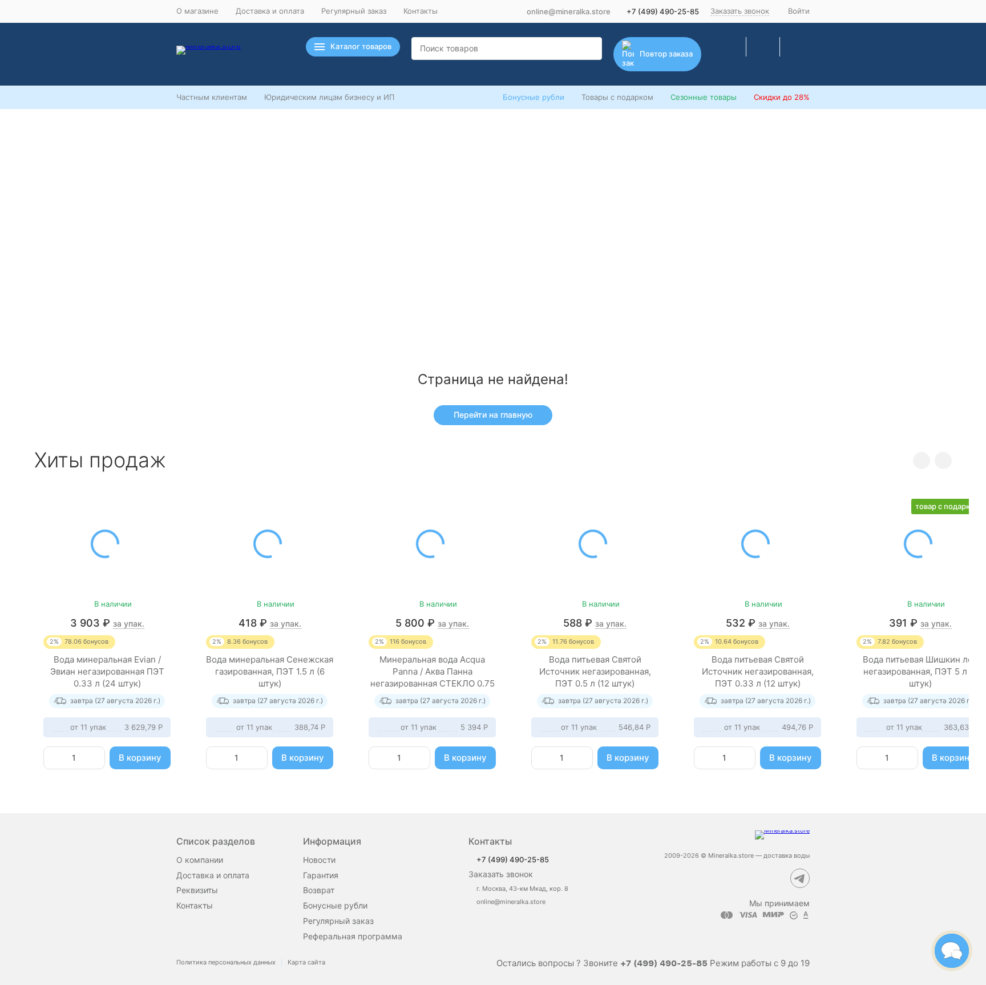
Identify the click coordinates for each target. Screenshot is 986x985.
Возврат (318, 890)
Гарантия (320, 875)
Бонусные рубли (533, 97)
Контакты (420, 10)
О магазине (197, 10)
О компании (199, 860)
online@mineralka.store (569, 11)
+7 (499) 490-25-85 (663, 11)
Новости (319, 860)
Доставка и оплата (270, 10)
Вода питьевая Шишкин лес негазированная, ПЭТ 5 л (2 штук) (920, 671)
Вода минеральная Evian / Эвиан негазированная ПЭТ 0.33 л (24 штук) (107, 671)
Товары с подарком (617, 97)
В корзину (140, 757)
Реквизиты (197, 890)
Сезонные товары (703, 97)
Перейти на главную (493, 414)
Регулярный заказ (353, 10)
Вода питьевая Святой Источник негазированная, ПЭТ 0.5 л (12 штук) (595, 671)
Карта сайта (306, 962)
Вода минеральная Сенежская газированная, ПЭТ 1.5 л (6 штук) (269, 671)
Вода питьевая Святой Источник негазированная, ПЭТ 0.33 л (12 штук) (758, 671)
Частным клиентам (211, 97)
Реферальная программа (352, 936)
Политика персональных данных (226, 962)
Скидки (782, 97)
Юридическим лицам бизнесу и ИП (329, 97)
